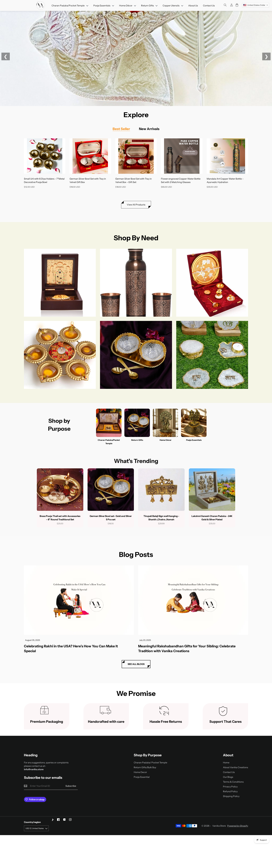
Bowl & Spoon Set (136, 355)
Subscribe (70, 785)
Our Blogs (228, 777)
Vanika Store (219, 825)
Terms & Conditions (233, 781)
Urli (60, 355)
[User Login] (230, 5)
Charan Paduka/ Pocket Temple (150, 762)
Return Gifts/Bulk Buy (145, 767)
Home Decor (140, 772)
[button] (255, 5)
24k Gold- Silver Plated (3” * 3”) (59, 282)
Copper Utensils (136, 282)
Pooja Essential (142, 777)
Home (226, 762)
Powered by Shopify (237, 825)
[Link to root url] (41, 5)
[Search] (225, 5)
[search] (231, 5)
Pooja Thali (212, 282)
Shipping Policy (231, 796)
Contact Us (229, 772)
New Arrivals (149, 129)
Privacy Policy (230, 786)
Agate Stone (212, 355)
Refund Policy (230, 791)
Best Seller (121, 129)
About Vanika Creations (235, 767)
